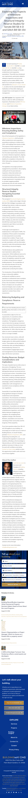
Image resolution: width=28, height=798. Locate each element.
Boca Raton (15, 775)
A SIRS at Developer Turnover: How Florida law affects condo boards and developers (13, 654)
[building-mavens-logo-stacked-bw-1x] (7, 3)
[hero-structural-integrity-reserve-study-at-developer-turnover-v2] (3, 646)
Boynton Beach (22, 775)
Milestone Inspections (16, 36)
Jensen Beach (6, 779)
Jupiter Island (22, 779)
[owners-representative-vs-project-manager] (3, 620)
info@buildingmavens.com (9, 547)
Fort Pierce (21, 777)
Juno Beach (12, 779)
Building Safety (19, 614)
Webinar (4, 37)
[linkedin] (13, 792)
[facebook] (6, 792)
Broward (3, 614)
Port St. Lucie (9, 784)
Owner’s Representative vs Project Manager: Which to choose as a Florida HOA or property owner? (12, 634)
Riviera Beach (16, 784)
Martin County (18, 788)
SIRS (23, 36)
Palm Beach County (17, 790)
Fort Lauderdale (14, 777)
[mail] (18, 792)
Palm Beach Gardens (15, 782)
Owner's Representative (11, 642)
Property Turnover (17, 662)
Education (9, 36)
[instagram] (11, 792)
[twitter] (8, 792)
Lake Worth (4, 780)
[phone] (21, 792)
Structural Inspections (22, 616)
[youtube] (16, 792)
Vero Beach (22, 784)
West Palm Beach (14, 785)
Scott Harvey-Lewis (8, 33)
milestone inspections (8, 138)
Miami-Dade (14, 616)
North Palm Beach (22, 780)
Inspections (8, 616)
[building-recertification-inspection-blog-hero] (3, 597)
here (21, 66)
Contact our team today (8, 449)
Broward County (11, 788)
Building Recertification (11, 614)
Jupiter (16, 779)
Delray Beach (7, 777)
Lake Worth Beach (12, 780)
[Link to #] (23, 4)
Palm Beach (6, 782)
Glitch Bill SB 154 (7, 68)
